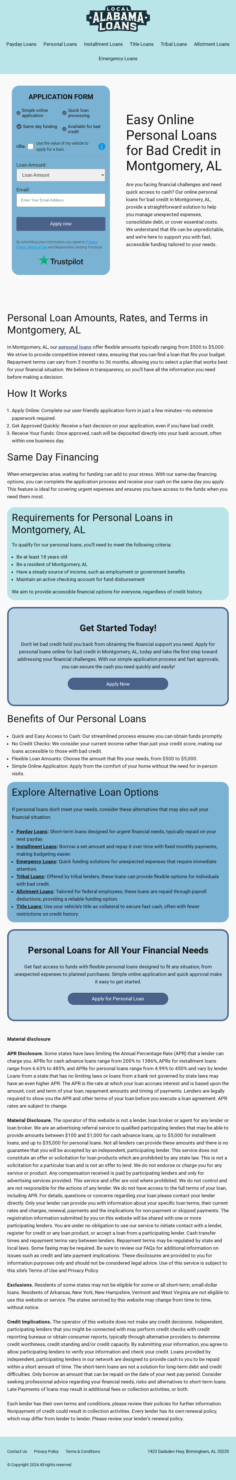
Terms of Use (37, 247)
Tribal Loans (30, 876)
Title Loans (28, 906)
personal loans (75, 347)
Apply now (61, 223)
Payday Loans (31, 831)
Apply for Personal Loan (118, 999)
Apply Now (118, 684)
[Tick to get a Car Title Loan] (101, 146)
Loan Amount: (31, 165)
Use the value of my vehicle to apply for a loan (62, 146)
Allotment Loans (34, 891)
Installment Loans (36, 846)
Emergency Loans (36, 861)
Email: (23, 190)
